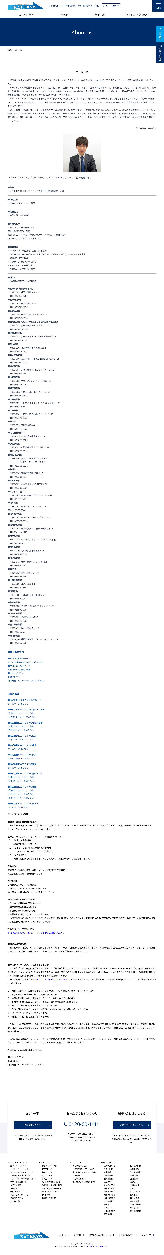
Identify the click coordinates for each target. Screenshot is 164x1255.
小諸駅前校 (134, 1185)
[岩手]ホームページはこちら (21, 730)
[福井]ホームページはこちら (21, 790)
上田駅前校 (134, 1178)
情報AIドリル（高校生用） (52, 1185)
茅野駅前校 (134, 1207)
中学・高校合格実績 (18, 1182)
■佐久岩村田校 (15, 432)
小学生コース (47, 1169)
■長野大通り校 (15, 299)
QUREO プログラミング (51, 1182)
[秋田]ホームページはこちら (21, 726)
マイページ (146, 1235)
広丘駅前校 (108, 1201)
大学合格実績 (15, 1185)
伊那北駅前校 (109, 1211)
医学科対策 (46, 1194)
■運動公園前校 (15, 332)
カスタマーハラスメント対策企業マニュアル (48, 979)
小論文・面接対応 (49, 1198)
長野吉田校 (108, 1169)
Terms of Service (100, 1246)
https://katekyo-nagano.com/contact (25, 662)
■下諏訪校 (13, 591)
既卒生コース (47, 1178)
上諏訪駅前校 (135, 1204)
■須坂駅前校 (14, 366)
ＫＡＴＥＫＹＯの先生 (19, 1194)
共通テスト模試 (79, 1178)
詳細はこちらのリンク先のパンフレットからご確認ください (35, 932)
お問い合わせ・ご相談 (90, 5)
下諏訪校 (107, 1207)
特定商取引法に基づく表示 (100, 1235)
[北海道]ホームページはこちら (22, 716)
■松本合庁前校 (15, 513)
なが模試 (76, 1175)
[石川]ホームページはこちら (21, 793)
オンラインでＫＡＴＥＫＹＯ (22, 1172)
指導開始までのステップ (20, 1175)
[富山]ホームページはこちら (21, 797)
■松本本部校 (14, 480)
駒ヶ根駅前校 (135, 1211)
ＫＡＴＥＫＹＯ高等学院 (51, 1188)
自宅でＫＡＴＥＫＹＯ (19, 1169)
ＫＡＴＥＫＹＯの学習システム (22, 1178)
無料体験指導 (70, 5)
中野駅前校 (134, 1175)
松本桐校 (133, 1194)
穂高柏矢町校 (109, 1188)
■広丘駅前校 (14, 546)
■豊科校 (12, 469)
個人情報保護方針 (126, 1235)
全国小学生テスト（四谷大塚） (85, 1172)
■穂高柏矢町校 (15, 454)
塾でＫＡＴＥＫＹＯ (18, 1165)
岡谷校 (106, 1204)
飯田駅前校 (108, 1214)
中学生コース (47, 1172)
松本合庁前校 (109, 1198)
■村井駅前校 (14, 535)
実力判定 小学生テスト (82, 1165)
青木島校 (107, 1172)
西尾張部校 (134, 1169)
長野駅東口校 (135, 1165)
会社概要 (61, 1235)
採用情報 (77, 1235)
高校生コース (47, 1175)
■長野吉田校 (14, 310)
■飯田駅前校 (14, 635)
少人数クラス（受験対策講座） (85, 1182)
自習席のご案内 (16, 1198)
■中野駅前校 (14, 377)
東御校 (132, 1182)
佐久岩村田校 (109, 1185)
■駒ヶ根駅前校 (15, 624)
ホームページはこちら (18, 703)
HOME (10, 50)
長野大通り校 (109, 1165)
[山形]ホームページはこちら (21, 739)
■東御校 (12, 421)
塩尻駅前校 (134, 1201)
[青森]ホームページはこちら (21, 713)
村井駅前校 (134, 1198)
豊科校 (132, 1188)
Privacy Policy (89, 1246)
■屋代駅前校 (14, 388)
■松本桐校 (13, 502)
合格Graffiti (15, 1191)
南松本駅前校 (109, 1194)
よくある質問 (15, 1201)
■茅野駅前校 (14, 602)
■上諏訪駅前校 (15, 580)
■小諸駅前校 (14, 443)
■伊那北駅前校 (15, 613)
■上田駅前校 (14, 399)
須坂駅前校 (108, 1175)
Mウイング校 (135, 1191)
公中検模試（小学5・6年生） (84, 1169)
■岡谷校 (12, 569)
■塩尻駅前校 (14, 558)
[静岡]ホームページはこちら (21, 777)
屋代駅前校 (108, 1178)
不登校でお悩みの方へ (50, 1191)
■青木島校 (13, 343)
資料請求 (54, 5)
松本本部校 (108, 1191)
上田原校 (107, 1182)
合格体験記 (14, 1188)
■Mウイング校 (15, 491)
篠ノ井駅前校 (135, 1172)
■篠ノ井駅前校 (15, 354)
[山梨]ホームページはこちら (21, 780)
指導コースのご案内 (50, 1165)
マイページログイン (112, 6)
